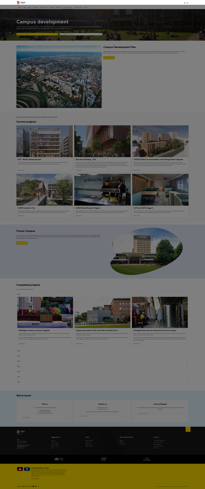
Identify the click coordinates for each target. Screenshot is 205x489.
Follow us (19, 486)
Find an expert (54, 442)
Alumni (52, 447)
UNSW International (89, 440)
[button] (37, 34)
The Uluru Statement (35, 478)
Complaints (186, 486)
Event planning (59, 7)
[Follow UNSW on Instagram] (28, 486)
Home (25, 7)
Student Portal (88, 444)
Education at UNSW (55, 446)
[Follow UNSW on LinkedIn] (24, 486)
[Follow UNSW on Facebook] (26, 486)
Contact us (86, 7)
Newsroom (121, 440)
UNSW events (122, 442)
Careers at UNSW (54, 444)
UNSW (19, 7)
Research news (122, 444)
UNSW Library (156, 447)
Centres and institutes (158, 446)
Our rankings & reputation (159, 440)
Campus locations (157, 444)
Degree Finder (88, 442)
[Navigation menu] (187, 3)
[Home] (21, 3)
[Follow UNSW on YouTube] (33, 486)
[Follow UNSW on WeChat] (36, 486)
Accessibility (175, 486)
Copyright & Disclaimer (168, 486)
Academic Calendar (89, 446)
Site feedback (180, 486)
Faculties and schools (158, 442)
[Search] (184, 3)
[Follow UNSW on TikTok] (30, 486)
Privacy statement (160, 486)
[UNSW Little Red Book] (38, 486)
